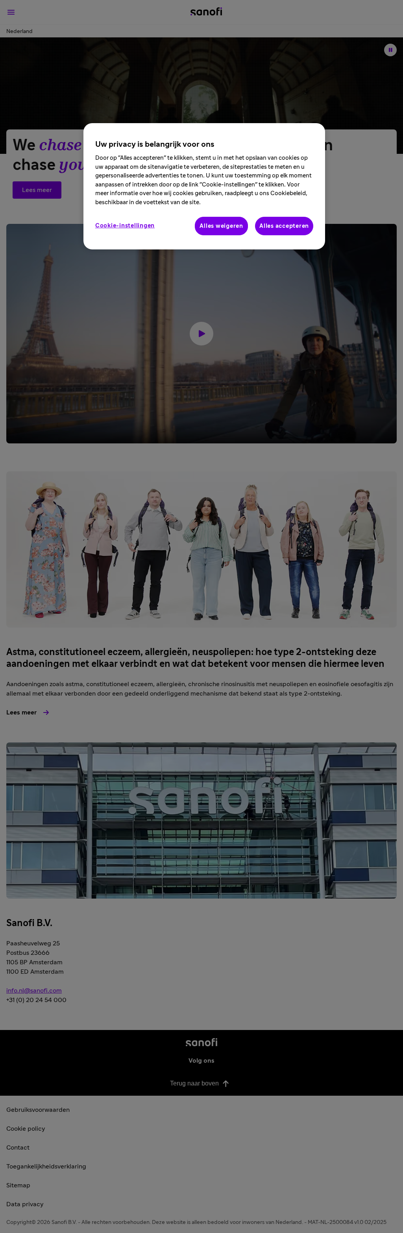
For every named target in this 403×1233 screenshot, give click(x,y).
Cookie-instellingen (125, 226)
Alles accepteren (284, 226)
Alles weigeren (221, 226)
